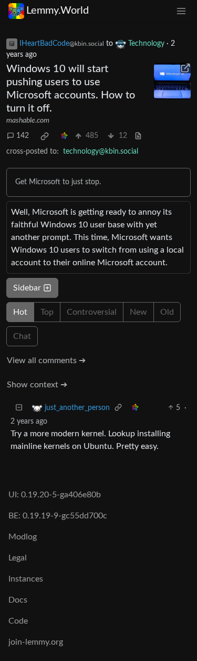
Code (18, 621)
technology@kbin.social (100, 151)
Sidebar (27, 288)
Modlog (22, 537)
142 (22, 135)
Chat (22, 336)
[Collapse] (19, 408)
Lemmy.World (57, 10)
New (138, 312)
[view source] (138, 136)
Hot (20, 312)
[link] (45, 136)
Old (167, 312)
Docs (17, 600)
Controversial (92, 312)
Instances (25, 579)
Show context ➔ (37, 384)
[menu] (181, 10)
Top (47, 312)
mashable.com (27, 120)
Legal (17, 558)
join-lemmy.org (35, 642)
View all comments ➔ (46, 360)
